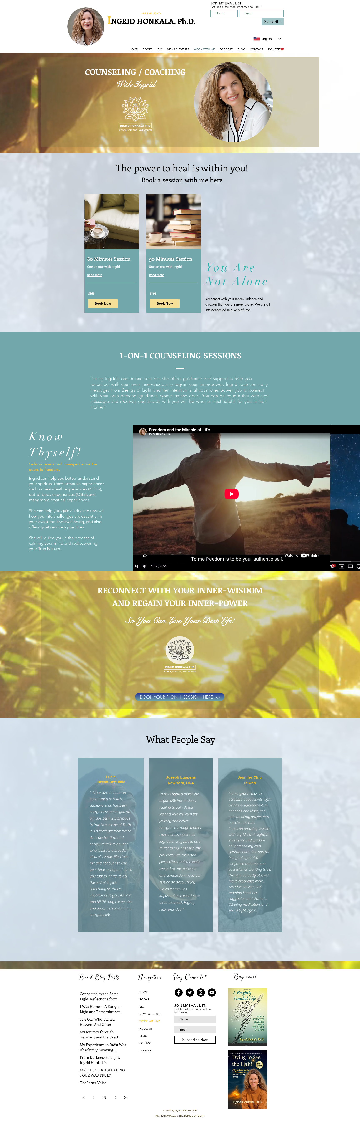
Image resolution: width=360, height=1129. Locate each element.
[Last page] (125, 1097)
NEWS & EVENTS (150, 1014)
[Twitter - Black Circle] (190, 992)
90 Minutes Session (170, 258)
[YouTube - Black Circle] (212, 992)
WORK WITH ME (149, 1021)
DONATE (145, 1050)
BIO (141, 1006)
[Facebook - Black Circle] (179, 992)
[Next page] (115, 1097)
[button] (147, 49)
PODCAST (145, 1028)
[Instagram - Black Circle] (201, 992)
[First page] (83, 1097)
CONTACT (146, 1043)
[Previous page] (93, 1097)
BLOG (143, 1035)
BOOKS (144, 999)
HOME (143, 992)
